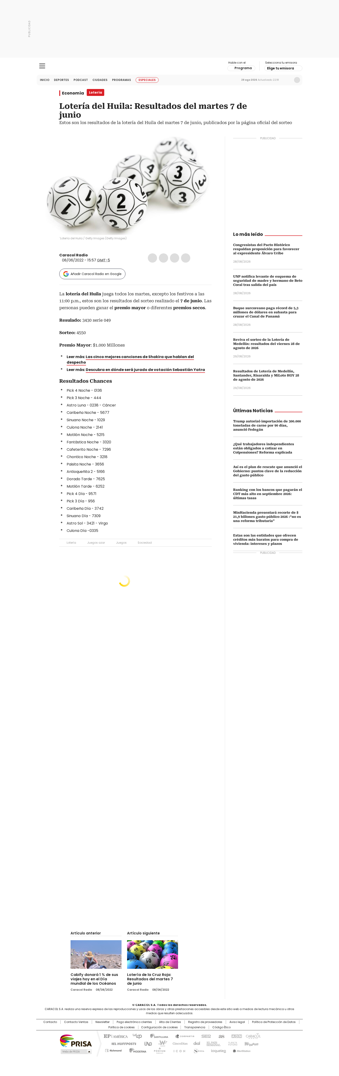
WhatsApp (185, 258)
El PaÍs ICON (178, 1049)
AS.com (220, 1036)
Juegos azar (96, 543)
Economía (73, 93)
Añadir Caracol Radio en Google (96, 274)
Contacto (50, 1022)
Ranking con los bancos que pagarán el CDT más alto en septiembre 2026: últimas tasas (267, 494)
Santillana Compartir (182, 1036)
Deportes (61, 80)
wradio (160, 1043)
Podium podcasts (158, 1049)
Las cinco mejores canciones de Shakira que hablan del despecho (130, 359)
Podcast (81, 80)
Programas (121, 80)
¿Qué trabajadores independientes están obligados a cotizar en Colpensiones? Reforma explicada (263, 448)
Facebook (152, 258)
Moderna (137, 1049)
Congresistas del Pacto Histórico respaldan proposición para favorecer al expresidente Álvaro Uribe (266, 249)
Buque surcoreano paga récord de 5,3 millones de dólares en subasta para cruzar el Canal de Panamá (265, 312)
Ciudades (99, 80)
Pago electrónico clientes (134, 1022)
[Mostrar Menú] (42, 65)
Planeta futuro (231, 1043)
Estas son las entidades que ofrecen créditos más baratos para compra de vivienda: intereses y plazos (265, 539)
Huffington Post (122, 1043)
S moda (198, 1049)
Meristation (241, 1049)
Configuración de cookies (159, 1027)
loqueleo (218, 1049)
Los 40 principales (135, 1036)
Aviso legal (237, 1022)
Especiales (147, 80)
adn (235, 1036)
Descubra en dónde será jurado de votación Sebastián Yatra (145, 369)
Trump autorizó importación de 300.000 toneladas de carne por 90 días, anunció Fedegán (267, 425)
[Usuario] (297, 80)
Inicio (44, 80)
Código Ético (221, 1027)
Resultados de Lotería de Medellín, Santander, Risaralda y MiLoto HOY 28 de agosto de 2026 (266, 375)
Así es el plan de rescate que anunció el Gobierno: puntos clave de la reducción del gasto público (267, 471)
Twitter (163, 258)
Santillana (157, 1036)
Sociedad (145, 543)
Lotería (71, 543)
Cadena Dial (195, 1043)
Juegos (121, 543)
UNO (146, 1043)
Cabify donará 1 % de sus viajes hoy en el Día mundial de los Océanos (94, 979)
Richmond (113, 1049)
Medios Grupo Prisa (75, 1051)
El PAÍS (115, 1036)
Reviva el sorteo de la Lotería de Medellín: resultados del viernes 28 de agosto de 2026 (266, 344)
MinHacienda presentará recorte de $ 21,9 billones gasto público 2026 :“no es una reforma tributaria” (267, 517)
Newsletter (287, 80)
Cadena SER (205, 1036)
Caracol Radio (169, 66)
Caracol (253, 1036)
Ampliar (202, 145)
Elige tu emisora (280, 68)
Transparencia (194, 1027)
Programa (243, 68)
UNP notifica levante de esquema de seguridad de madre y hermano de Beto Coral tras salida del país (267, 281)
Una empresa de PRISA (75, 1040)
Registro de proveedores (205, 1022)
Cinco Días (178, 1043)
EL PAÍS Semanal (212, 1043)
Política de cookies (121, 1027)
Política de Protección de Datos (274, 1022)
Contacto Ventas (76, 1022)
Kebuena (251, 1043)
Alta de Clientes (170, 1022)
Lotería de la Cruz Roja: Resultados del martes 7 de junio (150, 979)
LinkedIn (174, 258)
